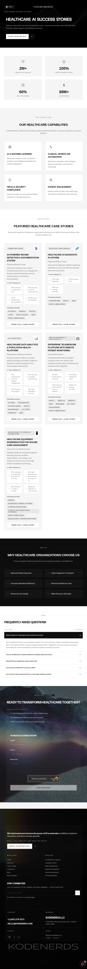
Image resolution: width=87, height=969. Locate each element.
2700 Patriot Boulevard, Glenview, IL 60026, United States (61, 923)
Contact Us (11, 869)
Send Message (43, 788)
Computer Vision (51, 863)
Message (14, 759)
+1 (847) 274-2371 (16, 919)
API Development (51, 876)
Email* (13, 750)
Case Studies (11, 866)
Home (9, 860)
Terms (48, 938)
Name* (12, 740)
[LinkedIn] (9, 937)
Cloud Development (52, 872)
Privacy (56, 938)
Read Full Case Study (23, 324)
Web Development (51, 866)
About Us (10, 863)
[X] (14, 937)
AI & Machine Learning (52, 860)
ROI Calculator (12, 876)
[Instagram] (19, 937)
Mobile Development (52, 869)
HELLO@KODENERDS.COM (20, 923)
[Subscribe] (77, 893)
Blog (8, 872)
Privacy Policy (30, 897)
